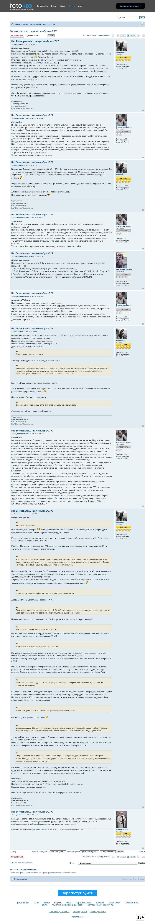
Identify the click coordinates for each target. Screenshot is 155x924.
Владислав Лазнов (20, 118)
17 (121, 35)
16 (118, 35)
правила (100, 902)
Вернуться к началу (143, 110)
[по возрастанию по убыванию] (112, 852)
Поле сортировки (73, 852)
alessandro (17, 44)
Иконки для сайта (98, 912)
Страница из (103, 35)
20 (131, 35)
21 (135, 35)
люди (68, 902)
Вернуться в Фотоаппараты (22, 863)
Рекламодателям (80, 912)
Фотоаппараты (49, 24)
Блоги (53, 6)
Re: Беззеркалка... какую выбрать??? (35, 41)
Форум (72, 6)
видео (47, 902)
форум (57, 902)
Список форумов (21, 24)
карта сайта (114, 902)
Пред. (14, 852)
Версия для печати (142, 23)
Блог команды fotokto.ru (59, 912)
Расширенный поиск (137, 20)
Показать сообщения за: (40, 852)
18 (125, 35)
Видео (62, 6)
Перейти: (72, 863)
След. (141, 852)
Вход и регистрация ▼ (131, 6)
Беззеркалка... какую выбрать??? (33, 31)
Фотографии (42, 6)
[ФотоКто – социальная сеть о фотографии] (21, 4)
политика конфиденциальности (67, 905)
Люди (80, 6)
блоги (36, 902)
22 (138, 35)
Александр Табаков (20, 256)
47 (144, 35)
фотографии (23, 902)
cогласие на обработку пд (100, 905)
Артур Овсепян (19, 815)
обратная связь (83, 902)
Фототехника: (35, 24)
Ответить (13, 35)
